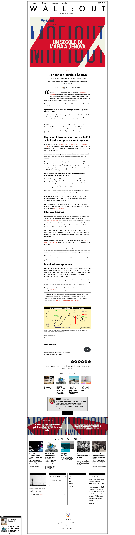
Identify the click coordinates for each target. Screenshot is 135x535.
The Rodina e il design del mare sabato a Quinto (85, 388)
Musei (90, 493)
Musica (92, 494)
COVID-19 (100, 481)
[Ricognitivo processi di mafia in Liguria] (88, 426)
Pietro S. (68, 87)
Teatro (101, 501)
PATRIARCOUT (92, 496)
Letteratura (103, 489)
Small (70, 476)
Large (70, 481)
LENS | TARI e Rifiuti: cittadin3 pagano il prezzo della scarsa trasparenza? (60, 390)
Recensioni (101, 496)
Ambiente (90, 477)
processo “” (58, 208)
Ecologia (100, 483)
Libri (92, 491)
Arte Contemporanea (99, 477)
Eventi (103, 483)
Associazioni (91, 479)
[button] (64, 480)
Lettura (90, 491)
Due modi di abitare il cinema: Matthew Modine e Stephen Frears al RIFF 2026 (35, 456)
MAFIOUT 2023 (71, 366)
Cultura (91, 483)
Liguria (53, 366)
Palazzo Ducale (97, 493)
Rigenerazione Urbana (98, 498)
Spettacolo (95, 501)
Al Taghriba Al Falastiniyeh (48, 388)
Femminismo (91, 487)
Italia (98, 489)
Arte (93, 476)
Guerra (93, 489)
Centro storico (96, 479)
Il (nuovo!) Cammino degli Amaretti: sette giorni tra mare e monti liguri (73, 390)
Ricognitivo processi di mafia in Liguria (67, 300)
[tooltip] (97, 3)
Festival (95, 487)
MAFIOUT (63, 366)
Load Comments (67, 413)
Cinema (102, 479)
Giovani (90, 489)
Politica (78, 366)
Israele (96, 489)
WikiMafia (54, 290)
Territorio (70, 368)
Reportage (71, 486)
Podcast (70, 488)
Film (97, 487)
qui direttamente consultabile (79, 290)
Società (91, 500)
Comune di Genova (91, 481)
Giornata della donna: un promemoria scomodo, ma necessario (83, 455)
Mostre (102, 491)
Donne (97, 483)
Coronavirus (97, 481)
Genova (47, 366)
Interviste (71, 483)
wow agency (51, 337)
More (41, 494)
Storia (63, 368)
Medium (67, 70)
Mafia (58, 366)
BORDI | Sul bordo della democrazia (67, 454)
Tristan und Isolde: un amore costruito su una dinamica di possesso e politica (98, 456)
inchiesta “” (52, 220)
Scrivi (87, 349)
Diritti (94, 483)
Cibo (100, 479)
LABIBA (100, 489)
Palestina (101, 493)
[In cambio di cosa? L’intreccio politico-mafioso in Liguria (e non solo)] (47, 426)
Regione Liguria (85, 366)
